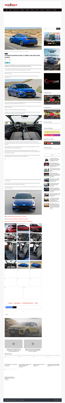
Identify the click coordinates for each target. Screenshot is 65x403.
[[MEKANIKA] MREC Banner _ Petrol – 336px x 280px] (52, 45)
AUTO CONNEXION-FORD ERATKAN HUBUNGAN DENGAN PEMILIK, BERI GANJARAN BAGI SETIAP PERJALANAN (55, 165)
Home (6, 51)
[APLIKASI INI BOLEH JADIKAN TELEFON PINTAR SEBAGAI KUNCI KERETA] (46, 185)
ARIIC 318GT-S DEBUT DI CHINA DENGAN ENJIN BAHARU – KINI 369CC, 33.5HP (55, 194)
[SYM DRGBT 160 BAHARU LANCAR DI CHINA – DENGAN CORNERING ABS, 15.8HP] (46, 160)
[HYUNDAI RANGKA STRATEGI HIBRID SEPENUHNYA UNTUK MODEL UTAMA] (53, 360)
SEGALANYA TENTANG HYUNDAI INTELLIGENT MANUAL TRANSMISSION (19, 221)
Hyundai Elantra (17, 303)
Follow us (52, 135)
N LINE (36, 303)
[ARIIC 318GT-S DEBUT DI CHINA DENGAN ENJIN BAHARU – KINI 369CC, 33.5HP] (46, 195)
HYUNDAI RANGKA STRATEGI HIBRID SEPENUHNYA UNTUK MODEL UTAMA (53, 365)
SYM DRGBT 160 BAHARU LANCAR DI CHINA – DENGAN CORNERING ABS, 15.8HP (54, 159)
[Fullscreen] (59, 103)
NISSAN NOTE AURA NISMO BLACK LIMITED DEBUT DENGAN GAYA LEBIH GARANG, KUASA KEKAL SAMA (55, 190)
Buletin (9, 51)
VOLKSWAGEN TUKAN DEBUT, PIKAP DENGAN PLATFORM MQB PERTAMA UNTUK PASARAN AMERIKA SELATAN (55, 200)
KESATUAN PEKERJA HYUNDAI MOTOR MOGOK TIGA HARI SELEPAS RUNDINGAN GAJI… (25, 365)
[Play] (45, 103)
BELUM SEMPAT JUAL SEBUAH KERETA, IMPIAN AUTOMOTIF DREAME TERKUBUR (54, 179)
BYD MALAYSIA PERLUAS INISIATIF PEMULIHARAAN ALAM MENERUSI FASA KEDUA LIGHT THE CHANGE (55, 175)
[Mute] (57, 103)
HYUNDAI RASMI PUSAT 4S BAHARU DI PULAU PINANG (11, 365)
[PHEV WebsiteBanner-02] (52, 70)
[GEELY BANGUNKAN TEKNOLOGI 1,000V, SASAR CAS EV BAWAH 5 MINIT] (46, 170)
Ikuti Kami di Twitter (47, 147)
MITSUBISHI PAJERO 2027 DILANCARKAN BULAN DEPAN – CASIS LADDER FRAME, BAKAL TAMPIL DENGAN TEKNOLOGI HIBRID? (16, 329)
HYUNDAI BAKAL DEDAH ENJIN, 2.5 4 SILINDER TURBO (39, 365)
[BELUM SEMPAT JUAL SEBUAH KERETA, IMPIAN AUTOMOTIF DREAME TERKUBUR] (46, 180)
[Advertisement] (32, 19)
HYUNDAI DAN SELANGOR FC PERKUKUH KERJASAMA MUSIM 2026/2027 (10, 378)
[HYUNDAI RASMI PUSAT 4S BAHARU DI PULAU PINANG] (11, 360)
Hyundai (10, 303)
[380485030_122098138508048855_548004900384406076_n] (52, 89)
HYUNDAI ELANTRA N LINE (28, 303)
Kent (6, 59)
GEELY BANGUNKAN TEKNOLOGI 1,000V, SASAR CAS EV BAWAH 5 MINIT (55, 169)
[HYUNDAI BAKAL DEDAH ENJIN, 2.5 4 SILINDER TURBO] (39, 360)
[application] (52, 100)
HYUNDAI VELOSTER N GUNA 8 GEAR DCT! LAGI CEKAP (16, 216)
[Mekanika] (11, 5)
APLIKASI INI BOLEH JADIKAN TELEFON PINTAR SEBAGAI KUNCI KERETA (54, 184)
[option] (23, 327)
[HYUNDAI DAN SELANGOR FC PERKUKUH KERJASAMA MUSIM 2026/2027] (11, 372)
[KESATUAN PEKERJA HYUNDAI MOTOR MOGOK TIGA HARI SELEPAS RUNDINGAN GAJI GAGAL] (25, 360)
